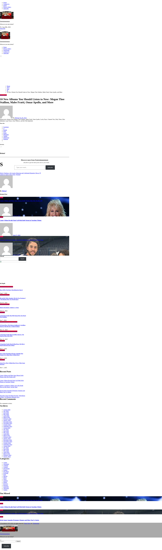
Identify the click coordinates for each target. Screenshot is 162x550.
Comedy (5, 467)
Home (5, 2)
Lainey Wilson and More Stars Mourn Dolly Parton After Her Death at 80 (21, 201)
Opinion (11, 286)
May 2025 (6, 432)
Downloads (6, 468)
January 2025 (7, 438)
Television (6, 488)
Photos (5, 482)
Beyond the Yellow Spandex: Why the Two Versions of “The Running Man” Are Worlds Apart (12, 299)
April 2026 (6, 416)
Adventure (6, 464)
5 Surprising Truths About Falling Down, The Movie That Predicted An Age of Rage (12, 344)
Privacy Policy (7, 7)
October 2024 (7, 443)
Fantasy (5, 470)
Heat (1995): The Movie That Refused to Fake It (11, 290)
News (5, 95)
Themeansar (36, 523)
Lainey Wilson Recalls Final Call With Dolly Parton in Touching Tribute (21, 220)
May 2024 (6, 450)
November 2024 (7, 441)
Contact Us (6, 4)
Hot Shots (6, 471)
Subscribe (6, 8)
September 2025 (7, 426)
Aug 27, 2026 (16, 215)
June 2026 (6, 412)
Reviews (5, 483)
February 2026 (7, 419)
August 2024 (6, 446)
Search (2, 256)
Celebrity (5, 465)
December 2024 (7, 440)
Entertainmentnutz (5, 21)
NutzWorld (6, 50)
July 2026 (6, 411)
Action (5, 462)
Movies (7, 322)
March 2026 (6, 417)
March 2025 (6, 435)
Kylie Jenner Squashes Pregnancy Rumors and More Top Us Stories (19, 520)
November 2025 (7, 423)
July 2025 (6, 429)
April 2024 (6, 452)
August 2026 (6, 409)
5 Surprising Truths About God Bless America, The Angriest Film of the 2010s (12, 335)
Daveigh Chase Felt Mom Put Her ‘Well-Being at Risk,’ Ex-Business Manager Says (12, 396)
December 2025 (7, 422)
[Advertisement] (81, 72)
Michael (17, 118)
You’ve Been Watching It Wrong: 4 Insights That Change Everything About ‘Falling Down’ (11, 354)
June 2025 (6, 431)
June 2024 (6, 449)
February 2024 (7, 455)
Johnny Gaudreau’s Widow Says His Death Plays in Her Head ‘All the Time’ (22, 240)
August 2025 (6, 428)
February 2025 (7, 437)
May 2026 (6, 414)
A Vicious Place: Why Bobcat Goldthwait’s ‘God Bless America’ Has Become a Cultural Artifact (12, 326)
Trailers (5, 490)
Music (2, 95)
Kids (4, 474)
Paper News (27, 523)
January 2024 (7, 456)
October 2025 (7, 425)
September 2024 (7, 444)
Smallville (6, 487)
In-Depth (2, 286)
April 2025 (6, 434)
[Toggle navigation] (0, 30)
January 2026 (7, 420)
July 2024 (6, 447)
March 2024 (6, 453)
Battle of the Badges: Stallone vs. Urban (9, 307)
